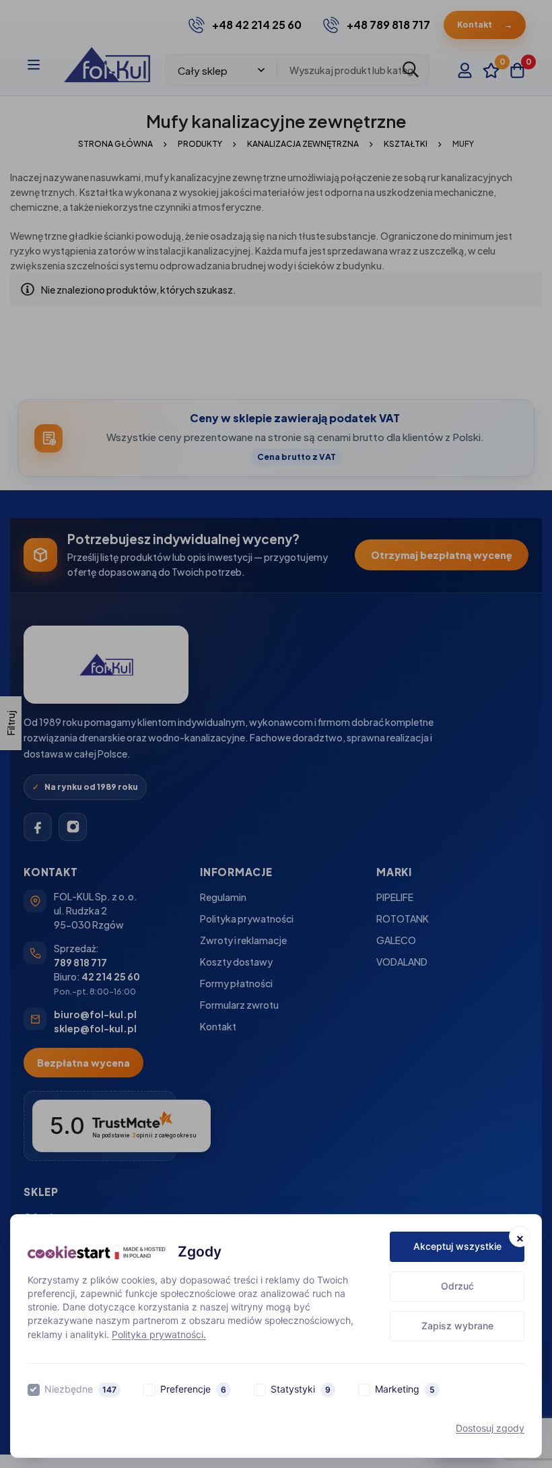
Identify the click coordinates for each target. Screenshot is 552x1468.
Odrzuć (457, 1286)
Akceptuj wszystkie (457, 1246)
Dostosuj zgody (490, 1428)
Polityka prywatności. (159, 1334)
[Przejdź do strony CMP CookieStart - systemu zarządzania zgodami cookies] (97, 1252)
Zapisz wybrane (457, 1325)
